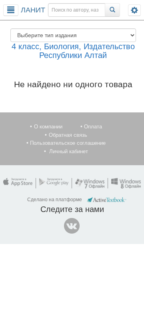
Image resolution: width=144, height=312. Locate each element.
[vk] (72, 226)
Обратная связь (68, 135)
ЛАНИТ (33, 10)
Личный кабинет (68, 151)
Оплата (93, 127)
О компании (48, 127)
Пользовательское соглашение (68, 143)
